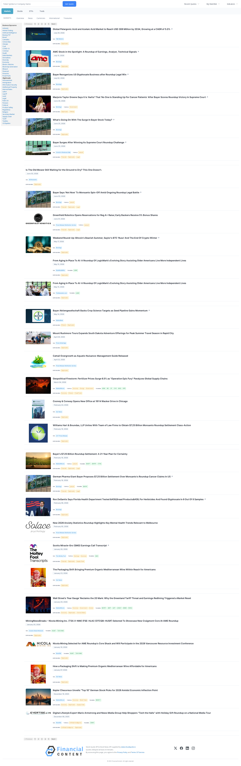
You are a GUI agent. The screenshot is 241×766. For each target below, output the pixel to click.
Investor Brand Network (36, 630)
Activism (5, 28)
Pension (5, 103)
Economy (6, 62)
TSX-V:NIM (60, 630)
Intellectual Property (10, 87)
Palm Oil (5, 101)
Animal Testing (8, 30)
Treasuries (68, 18)
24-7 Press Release (61, 436)
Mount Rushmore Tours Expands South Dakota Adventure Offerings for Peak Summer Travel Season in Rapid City (113, 333)
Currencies (41, 18)
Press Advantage (61, 343)
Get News (59, 411)
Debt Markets (7, 55)
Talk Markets (59, 39)
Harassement (7, 80)
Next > (54, 24)
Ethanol (5, 69)
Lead (4, 96)
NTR (124, 388)
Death (5, 53)
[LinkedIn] (187, 751)
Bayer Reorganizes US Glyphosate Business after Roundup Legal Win (91, 74)
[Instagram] (193, 751)
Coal (4, 46)
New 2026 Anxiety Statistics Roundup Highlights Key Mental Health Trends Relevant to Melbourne (105, 523)
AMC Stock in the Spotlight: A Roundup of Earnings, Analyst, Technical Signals (96, 51)
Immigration (7, 82)
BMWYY (98, 700)
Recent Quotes (190, 4)
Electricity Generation (10, 67)
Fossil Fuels (7, 76)
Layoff (5, 94)
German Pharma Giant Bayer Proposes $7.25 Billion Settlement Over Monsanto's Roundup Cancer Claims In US (113, 476)
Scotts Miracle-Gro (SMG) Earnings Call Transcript (81, 545)
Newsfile (58, 653)
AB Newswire (33, 179)
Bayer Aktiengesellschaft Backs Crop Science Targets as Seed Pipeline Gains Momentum (101, 310)
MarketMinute (60, 388)
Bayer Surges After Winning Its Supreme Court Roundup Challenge (90, 142)
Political (5, 105)
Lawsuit (81, 152)
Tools (42, 11)
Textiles (5, 121)
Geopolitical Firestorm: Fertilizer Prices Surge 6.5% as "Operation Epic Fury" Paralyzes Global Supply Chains (110, 378)
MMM (125, 608)
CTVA (99, 463)
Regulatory (6, 110)
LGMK (75, 270)
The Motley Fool (61, 556)
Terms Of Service (137, 752)
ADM (103, 388)
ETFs (31, 11)
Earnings (76, 556)
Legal (4, 98)
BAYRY (94, 463)
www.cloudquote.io (128, 747)
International (54, 18)
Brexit (5, 37)
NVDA (130, 608)
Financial (6, 71)
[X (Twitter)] (175, 751)
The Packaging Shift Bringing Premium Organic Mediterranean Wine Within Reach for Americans (104, 569)
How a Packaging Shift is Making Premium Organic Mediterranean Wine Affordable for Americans (105, 666)
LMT (114, 608)
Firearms (6, 73)
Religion (5, 112)
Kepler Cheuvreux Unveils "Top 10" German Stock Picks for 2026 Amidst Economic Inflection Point (105, 690)
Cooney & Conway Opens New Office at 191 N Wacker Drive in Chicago (90, 401)
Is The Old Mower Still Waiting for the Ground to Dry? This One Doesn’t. (64, 170)
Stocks (20, 11)
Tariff (4, 119)
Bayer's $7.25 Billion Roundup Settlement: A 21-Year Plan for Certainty (90, 454)
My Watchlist (211, 4)
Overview (20, 18)
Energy (82, 388)
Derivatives (6, 58)
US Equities (6, 123)
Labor (5, 92)
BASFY (88, 463)
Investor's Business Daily (63, 152)
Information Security (10, 85)
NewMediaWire (60, 270)
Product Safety (8, 107)
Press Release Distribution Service (66, 225)
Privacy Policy (122, 752)
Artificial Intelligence (10, 33)
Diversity (6, 60)
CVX (115, 388)
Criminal (5, 51)
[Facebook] (181, 751)
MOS (119, 388)
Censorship (7, 42)
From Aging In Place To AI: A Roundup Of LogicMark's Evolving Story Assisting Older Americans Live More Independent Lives (119, 260)
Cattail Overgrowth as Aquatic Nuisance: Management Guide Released (90, 356)
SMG (96, 556)
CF (111, 388)
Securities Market (9, 114)
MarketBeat (59, 320)
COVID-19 (6, 49)
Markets (7, 11)
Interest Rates (7, 89)
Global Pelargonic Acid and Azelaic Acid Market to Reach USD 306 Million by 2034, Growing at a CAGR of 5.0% (113, 29)
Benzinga (58, 61)
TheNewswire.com (61, 293)
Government (73, 107)
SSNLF (92, 722)
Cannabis (6, 39)
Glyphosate (7, 78)
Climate (5, 44)
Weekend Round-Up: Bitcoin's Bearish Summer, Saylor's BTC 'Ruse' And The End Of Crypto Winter (106, 238)
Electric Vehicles (8, 64)
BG (108, 388)
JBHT (109, 608)
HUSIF (54, 630)
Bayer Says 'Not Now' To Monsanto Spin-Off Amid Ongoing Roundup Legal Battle (97, 192)
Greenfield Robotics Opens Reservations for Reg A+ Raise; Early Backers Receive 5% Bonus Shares (105, 215)
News (30, 18)
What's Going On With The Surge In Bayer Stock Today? (84, 119)
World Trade (83, 700)
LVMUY (119, 608)
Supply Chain (7, 116)
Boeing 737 (7, 35)
